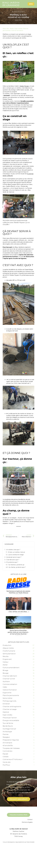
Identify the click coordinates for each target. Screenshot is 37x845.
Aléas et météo (8, 648)
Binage (5, 670)
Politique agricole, (9, 701)
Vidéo (5, 687)
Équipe (5, 754)
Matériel (6, 712)
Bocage (5, 673)
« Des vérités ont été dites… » (18, 612)
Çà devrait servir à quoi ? (13, 557)
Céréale (5, 756)
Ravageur (6, 737)
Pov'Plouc (6, 765)
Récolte (5, 656)
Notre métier (7, 698)
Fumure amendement (11, 667)
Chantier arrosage (10, 709)
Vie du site (6, 762)
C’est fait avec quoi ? (12, 559)
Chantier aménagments (12, 706)
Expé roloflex (18, 28)
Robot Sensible (30, 842)
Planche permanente (11, 695)
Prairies (5, 734)
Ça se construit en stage (16, 554)
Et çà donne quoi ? (12, 562)
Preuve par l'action (10, 718)
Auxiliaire (6, 681)
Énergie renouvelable (11, 720)
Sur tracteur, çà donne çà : (16, 565)
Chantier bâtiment (10, 676)
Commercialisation (10, 684)
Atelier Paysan (24, 86)
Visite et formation (17, 30)
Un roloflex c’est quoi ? (13, 549)
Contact (30, 819)
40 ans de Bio (8, 745)
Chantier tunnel (9, 679)
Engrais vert (7, 659)
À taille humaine (9, 651)
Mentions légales (27, 822)
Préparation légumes (11, 740)
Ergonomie (7, 693)
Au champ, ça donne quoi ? (17, 567)
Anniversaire (7, 743)
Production (7, 645)
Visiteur (5, 662)
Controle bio (7, 751)
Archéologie (7, 731)
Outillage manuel (9, 729)
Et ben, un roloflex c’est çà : (16, 552)
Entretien (6, 704)
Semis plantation (9, 654)
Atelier (12, 28)
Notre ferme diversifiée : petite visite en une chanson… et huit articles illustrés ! (18, 632)
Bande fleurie (8, 726)
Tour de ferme (8, 723)
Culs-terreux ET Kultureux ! (12, 759)
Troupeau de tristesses (11, 748)
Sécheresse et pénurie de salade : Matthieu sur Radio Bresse (18, 592)
